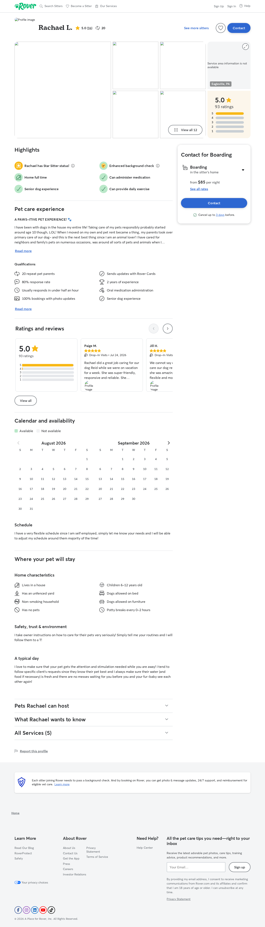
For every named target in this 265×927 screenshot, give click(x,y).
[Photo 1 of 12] (62, 90)
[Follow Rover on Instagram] (26, 910)
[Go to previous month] (18, 443)
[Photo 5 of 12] (183, 114)
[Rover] (25, 6)
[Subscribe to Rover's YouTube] (43, 910)
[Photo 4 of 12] (183, 65)
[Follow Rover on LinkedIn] (35, 910)
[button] (106, 6)
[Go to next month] (168, 443)
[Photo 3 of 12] (135, 114)
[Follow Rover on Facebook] (18, 910)
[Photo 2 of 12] (135, 65)
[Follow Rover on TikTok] (51, 910)
